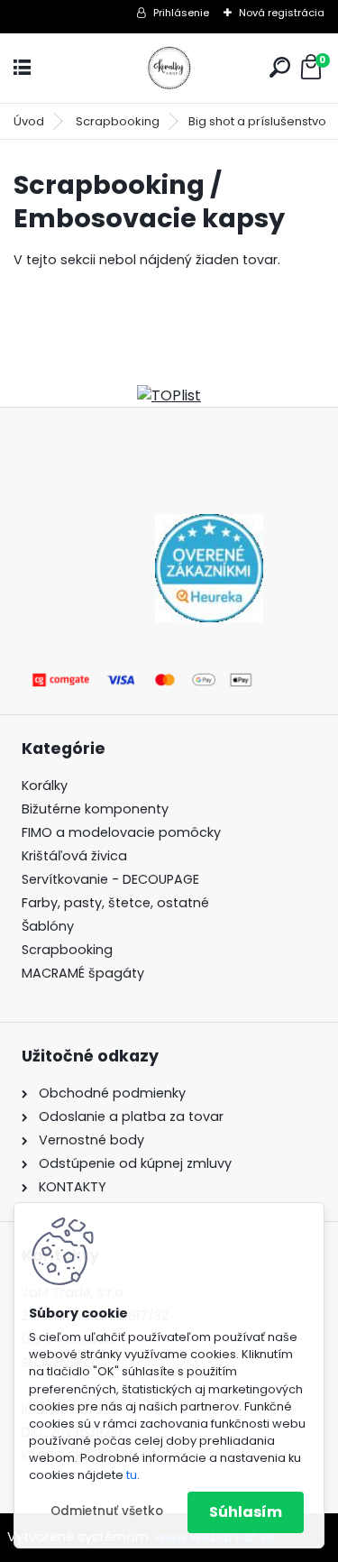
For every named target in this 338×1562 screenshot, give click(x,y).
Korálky (45, 785)
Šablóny (48, 926)
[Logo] (169, 68)
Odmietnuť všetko (106, 1511)
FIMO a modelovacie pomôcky (123, 832)
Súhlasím (245, 1512)
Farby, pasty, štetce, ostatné (115, 903)
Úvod (29, 121)
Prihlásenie (181, 12)
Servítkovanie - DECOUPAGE (110, 879)
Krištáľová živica (74, 856)
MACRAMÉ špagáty (83, 973)
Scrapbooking (118, 121)
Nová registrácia (281, 12)
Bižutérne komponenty (95, 809)
